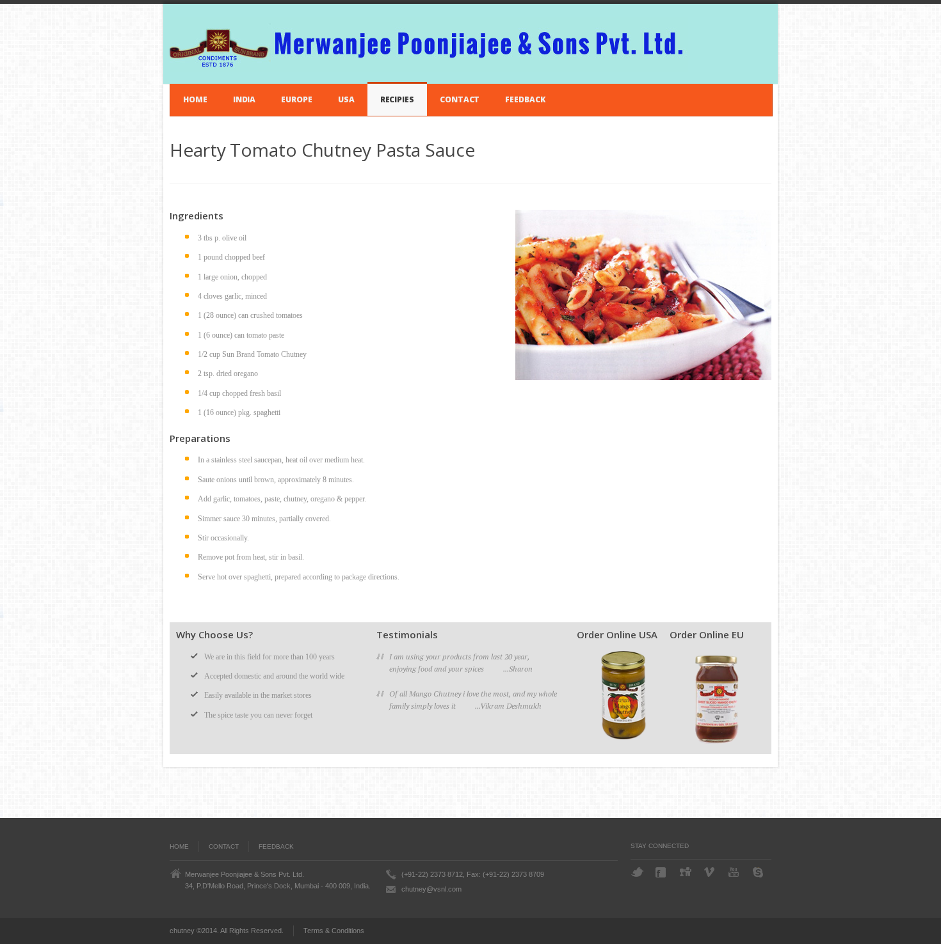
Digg (686, 871)
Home (195, 99)
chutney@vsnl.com (431, 889)
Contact (459, 99)
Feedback (525, 99)
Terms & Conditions (333, 930)
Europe (296, 99)
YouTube (734, 872)
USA (346, 99)
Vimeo (710, 872)
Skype (759, 872)
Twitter (637, 872)
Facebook (661, 872)
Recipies (397, 99)
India (244, 99)
